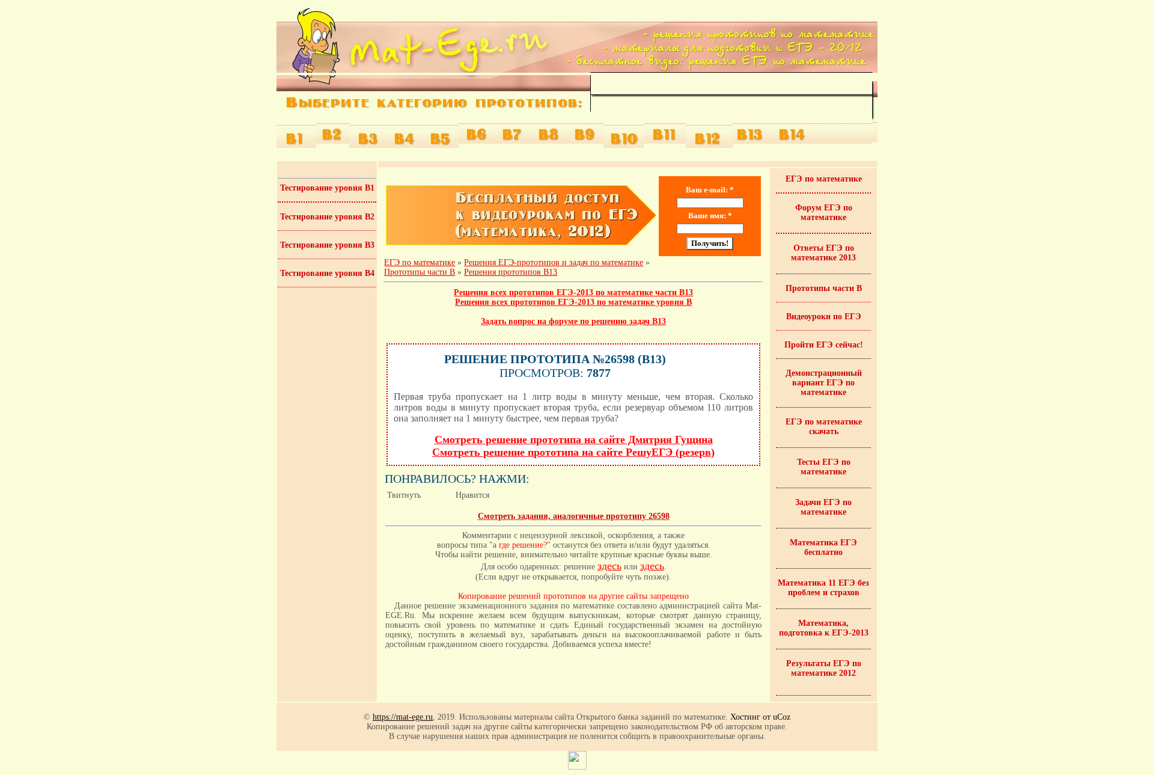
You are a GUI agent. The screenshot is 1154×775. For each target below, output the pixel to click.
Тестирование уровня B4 (327, 273)
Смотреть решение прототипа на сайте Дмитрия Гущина (574, 439)
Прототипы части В (824, 288)
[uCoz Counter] (577, 766)
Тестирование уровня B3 (327, 245)
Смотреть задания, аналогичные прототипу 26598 (574, 516)
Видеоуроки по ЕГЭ (823, 316)
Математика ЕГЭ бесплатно (823, 547)
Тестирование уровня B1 (327, 187)
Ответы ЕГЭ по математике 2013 (823, 253)
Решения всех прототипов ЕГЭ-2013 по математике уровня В (573, 302)
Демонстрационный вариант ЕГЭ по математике (824, 383)
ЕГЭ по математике (419, 262)
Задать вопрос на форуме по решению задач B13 (573, 321)
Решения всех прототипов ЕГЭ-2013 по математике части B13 (573, 292)
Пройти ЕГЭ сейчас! (823, 344)
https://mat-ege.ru (403, 716)
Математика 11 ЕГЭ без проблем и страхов (823, 587)
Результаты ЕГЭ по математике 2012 (823, 668)
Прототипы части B (419, 272)
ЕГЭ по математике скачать (824, 426)
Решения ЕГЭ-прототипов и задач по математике (553, 262)
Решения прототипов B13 (510, 272)
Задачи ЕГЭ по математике (823, 507)
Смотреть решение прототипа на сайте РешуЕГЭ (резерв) (573, 452)
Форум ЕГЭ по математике (823, 212)
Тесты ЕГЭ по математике (823, 467)
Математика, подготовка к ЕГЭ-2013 (824, 628)
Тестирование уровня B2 (327, 216)
